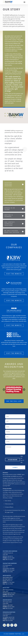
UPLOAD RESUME (12, 459)
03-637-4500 (11, 606)
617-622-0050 (10, 582)
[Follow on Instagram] (8, 625)
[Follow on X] (15, 625)
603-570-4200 (10, 570)
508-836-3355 (10, 594)
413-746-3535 (10, 619)
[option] (14, 389)
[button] (4, 389)
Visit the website (14, 273)
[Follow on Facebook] (11, 625)
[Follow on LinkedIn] (4, 625)
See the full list (14, 401)
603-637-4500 (10, 558)
